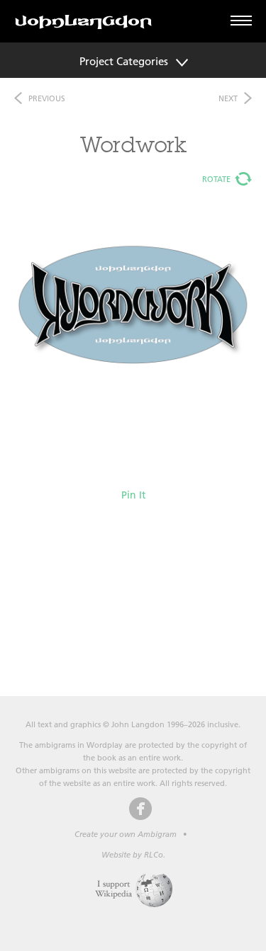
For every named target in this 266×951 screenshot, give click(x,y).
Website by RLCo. (133, 855)
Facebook (140, 808)
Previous (46, 98)
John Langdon (83, 22)
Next (228, 98)
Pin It (133, 495)
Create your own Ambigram (125, 834)
